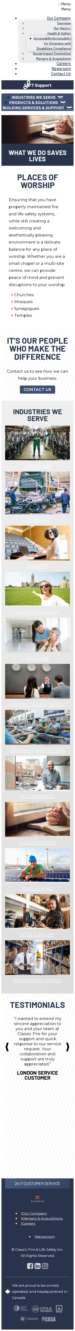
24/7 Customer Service (37, 1183)
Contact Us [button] (37, 389)
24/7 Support (37, 85)
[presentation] (7, 1047)
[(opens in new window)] (20, 1309)
